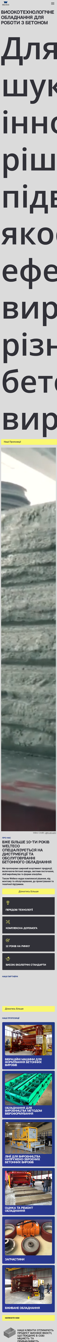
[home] (16, 3)
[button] (53, 3)
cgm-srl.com (50, 832)
